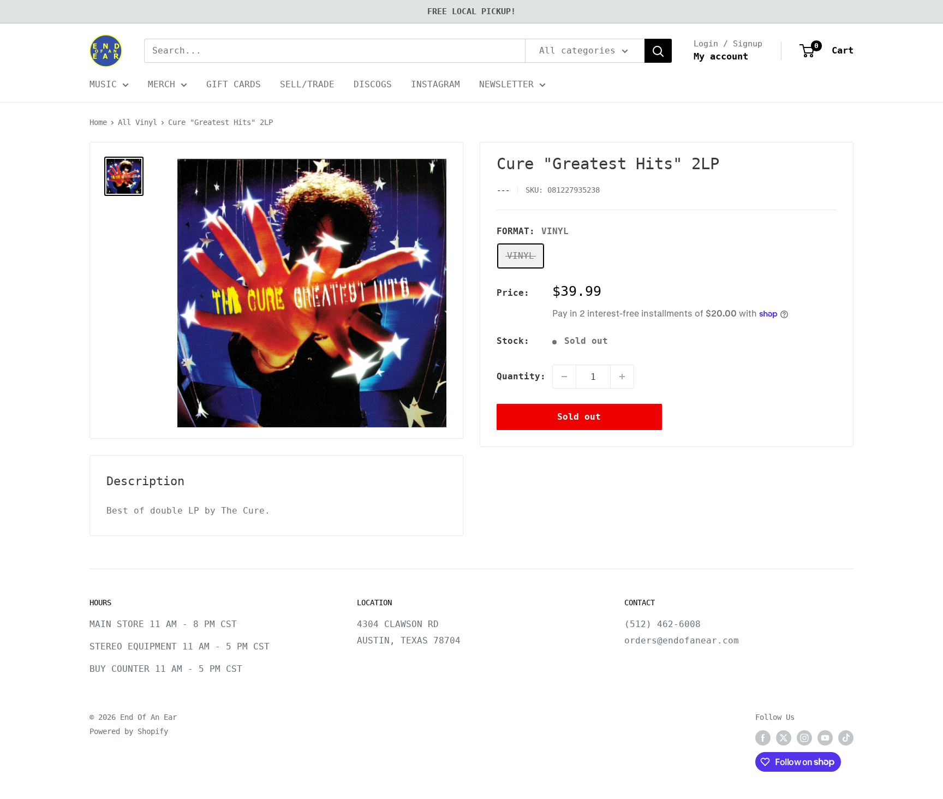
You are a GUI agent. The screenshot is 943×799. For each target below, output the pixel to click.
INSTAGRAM (435, 84)
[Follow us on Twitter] (783, 738)
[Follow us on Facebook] (763, 738)
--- (503, 190)
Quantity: (521, 376)
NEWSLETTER (506, 84)
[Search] (658, 51)
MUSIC (103, 84)
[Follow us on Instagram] (804, 738)
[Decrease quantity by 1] (564, 376)
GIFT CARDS (233, 84)
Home (98, 122)
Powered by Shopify (128, 731)
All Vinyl (137, 122)
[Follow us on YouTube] (825, 738)
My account (721, 56)
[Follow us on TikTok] (846, 738)
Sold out (579, 417)
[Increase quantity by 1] (622, 376)
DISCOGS (373, 84)
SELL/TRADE (307, 84)
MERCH (161, 84)
